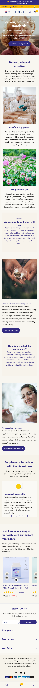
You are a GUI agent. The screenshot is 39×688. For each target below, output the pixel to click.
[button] (8, 12)
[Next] (27, 516)
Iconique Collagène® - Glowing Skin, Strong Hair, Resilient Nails (15, 586)
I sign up (28, 622)
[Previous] (11, 516)
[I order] (16, 580)
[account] (33, 685)
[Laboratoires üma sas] (19, 12)
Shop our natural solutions (13, 448)
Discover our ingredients (19, 43)
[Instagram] (24, 673)
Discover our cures (11, 330)
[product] (6, 684)
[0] (34, 11)
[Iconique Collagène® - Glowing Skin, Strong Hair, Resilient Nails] (16, 570)
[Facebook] (21, 673)
